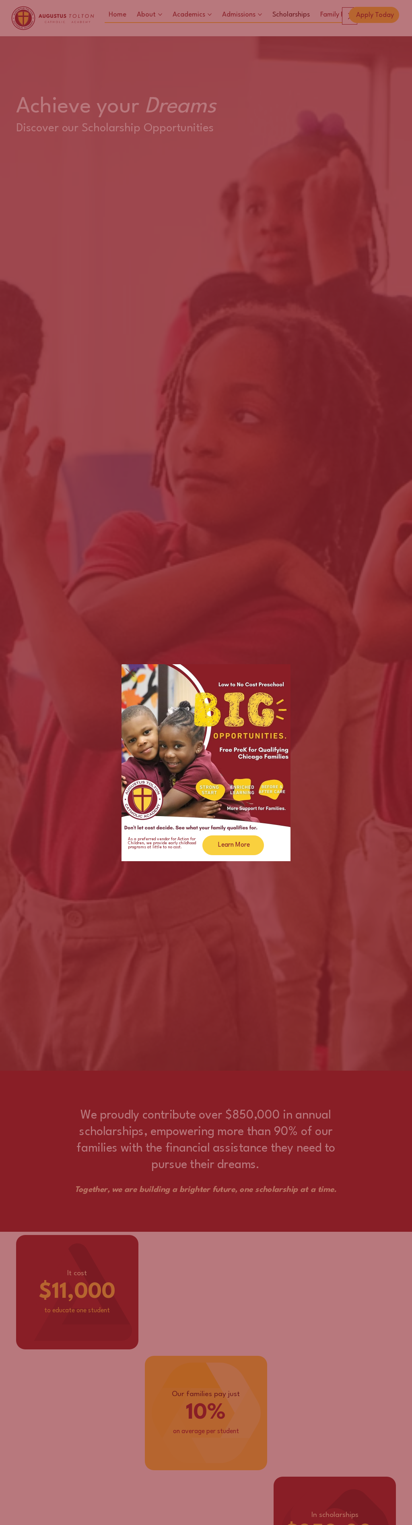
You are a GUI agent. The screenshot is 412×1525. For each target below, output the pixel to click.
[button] (130, 673)
